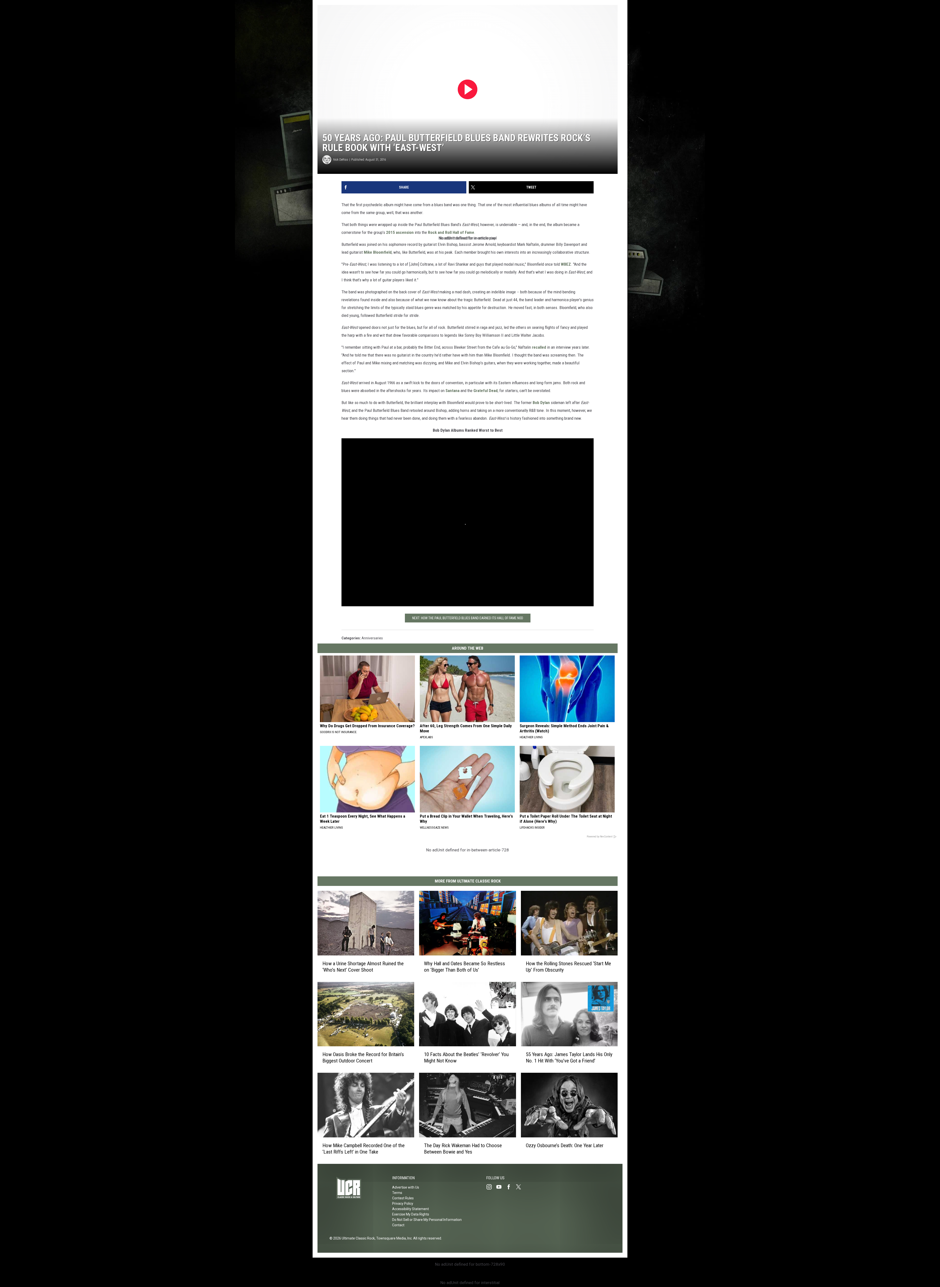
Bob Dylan (541, 402)
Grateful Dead (485, 390)
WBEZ (566, 264)
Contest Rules (403, 1198)
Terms (397, 1193)
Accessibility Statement (410, 1209)
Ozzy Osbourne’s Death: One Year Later (564, 1145)
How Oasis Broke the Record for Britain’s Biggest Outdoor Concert (363, 1057)
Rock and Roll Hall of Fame (451, 232)
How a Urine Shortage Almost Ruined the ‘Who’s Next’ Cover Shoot (363, 967)
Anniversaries (372, 638)
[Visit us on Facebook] (511, 1187)
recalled (539, 347)
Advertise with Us (405, 1187)
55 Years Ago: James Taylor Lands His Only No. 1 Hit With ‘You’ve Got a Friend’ (569, 1057)
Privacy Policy (402, 1203)
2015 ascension (400, 232)
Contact (398, 1225)
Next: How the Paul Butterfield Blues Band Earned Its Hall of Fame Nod (467, 618)
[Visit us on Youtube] (501, 1187)
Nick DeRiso (340, 159)
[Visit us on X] (520, 1187)
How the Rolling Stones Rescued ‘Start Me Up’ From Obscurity (568, 967)
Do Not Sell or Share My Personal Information (427, 1220)
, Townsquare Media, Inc (393, 1238)
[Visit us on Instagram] (491, 1187)
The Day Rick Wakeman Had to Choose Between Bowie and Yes (463, 1149)
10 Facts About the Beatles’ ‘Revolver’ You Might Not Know (466, 1057)
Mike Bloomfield (378, 252)
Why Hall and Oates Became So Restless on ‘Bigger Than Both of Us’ (464, 967)
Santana (452, 390)
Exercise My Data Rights (410, 1214)
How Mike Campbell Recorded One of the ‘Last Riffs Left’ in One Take (363, 1149)
